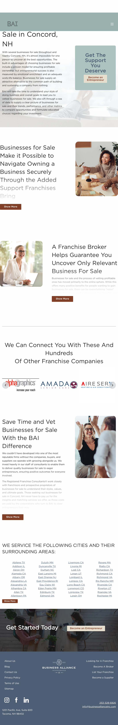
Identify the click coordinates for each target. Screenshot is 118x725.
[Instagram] (6, 700)
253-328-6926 (107, 703)
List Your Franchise (103, 672)
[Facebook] (16, 700)
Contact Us (10, 672)
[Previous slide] (5, 385)
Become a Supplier (103, 678)
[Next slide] (112, 385)
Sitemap (9, 689)
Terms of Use (11, 683)
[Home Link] (12, 24)
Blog (7, 667)
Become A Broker (104, 667)
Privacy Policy (12, 678)
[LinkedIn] (26, 700)
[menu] (112, 24)
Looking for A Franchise (100, 661)
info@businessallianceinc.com (99, 707)
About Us (9, 661)
